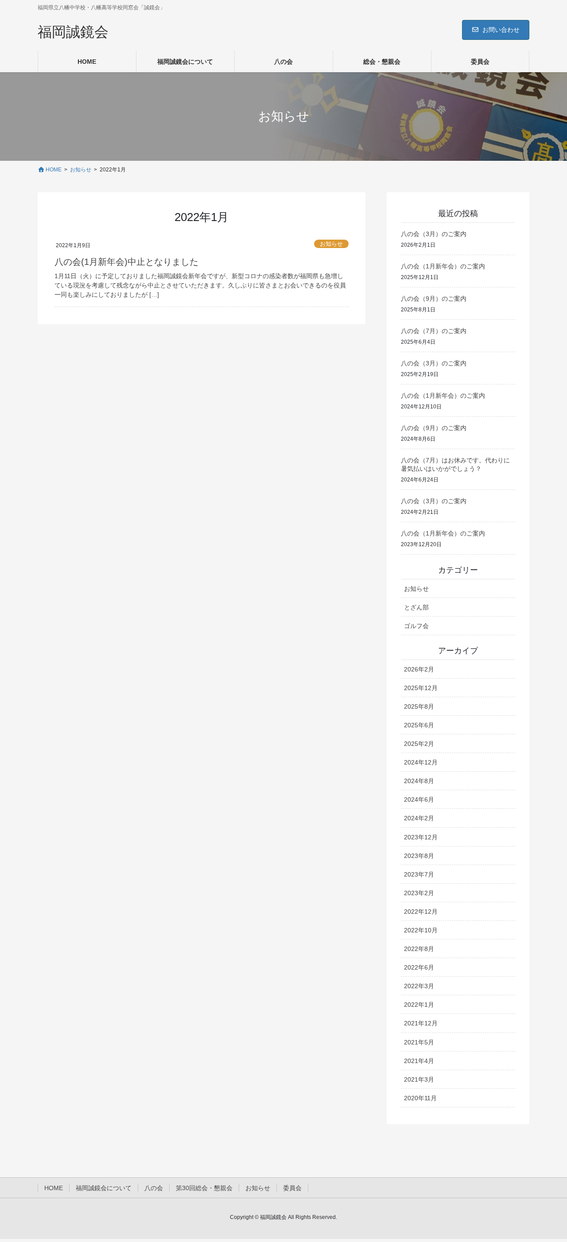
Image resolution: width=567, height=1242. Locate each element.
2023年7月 (419, 874)
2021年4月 (419, 1060)
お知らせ (331, 244)
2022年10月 (421, 930)
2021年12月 (421, 1023)
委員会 (292, 1188)
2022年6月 (419, 967)
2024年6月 (419, 799)
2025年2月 (419, 743)
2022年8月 (419, 948)
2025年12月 (421, 687)
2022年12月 (421, 911)
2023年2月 (419, 893)
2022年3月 (419, 986)
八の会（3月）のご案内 (433, 233)
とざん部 (416, 607)
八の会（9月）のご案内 (433, 298)
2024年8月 (419, 780)
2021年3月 (419, 1079)
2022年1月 (419, 1004)
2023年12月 (421, 837)
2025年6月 (419, 725)
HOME (53, 1188)
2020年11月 (420, 1098)
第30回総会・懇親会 (204, 1188)
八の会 (153, 1188)
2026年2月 (419, 669)
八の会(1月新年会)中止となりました (126, 262)
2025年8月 (419, 706)
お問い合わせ (501, 29)
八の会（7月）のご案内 (433, 330)
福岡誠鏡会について (104, 1188)
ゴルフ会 (416, 625)
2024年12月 (421, 762)
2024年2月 (419, 818)
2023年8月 (419, 855)
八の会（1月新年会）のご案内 (443, 266)
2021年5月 (419, 1042)
